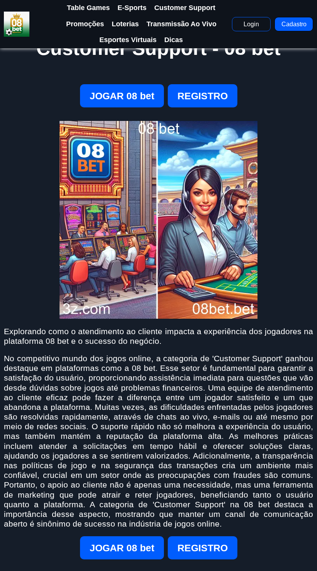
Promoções (85, 24)
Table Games (88, 8)
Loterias (125, 24)
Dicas (173, 40)
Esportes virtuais (128, 40)
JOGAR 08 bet (122, 95)
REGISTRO (202, 95)
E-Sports (132, 8)
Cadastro (294, 24)
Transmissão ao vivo (181, 24)
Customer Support (184, 8)
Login (251, 24)
